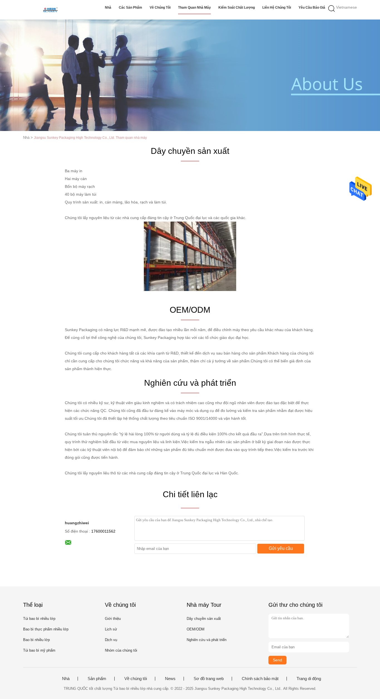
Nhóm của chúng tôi (121, 650)
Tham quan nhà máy (194, 7)
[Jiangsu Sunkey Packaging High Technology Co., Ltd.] (50, 9)
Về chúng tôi (160, 7)
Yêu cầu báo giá (311, 7)
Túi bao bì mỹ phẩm (39, 650)
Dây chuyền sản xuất (204, 619)
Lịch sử (111, 629)
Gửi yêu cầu (281, 548)
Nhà (108, 7)
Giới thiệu (113, 619)
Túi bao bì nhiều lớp (39, 619)
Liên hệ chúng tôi (276, 7)
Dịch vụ (111, 640)
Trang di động (309, 679)
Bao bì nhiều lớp (36, 640)
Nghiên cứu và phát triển (206, 640)
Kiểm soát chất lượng (236, 7)
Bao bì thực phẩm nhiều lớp (45, 629)
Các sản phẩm (130, 7)
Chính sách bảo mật (260, 679)
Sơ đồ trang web (209, 679)
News (170, 679)
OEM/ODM (195, 629)
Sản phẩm (97, 679)
